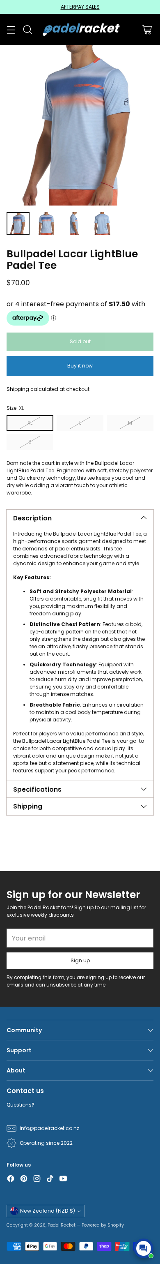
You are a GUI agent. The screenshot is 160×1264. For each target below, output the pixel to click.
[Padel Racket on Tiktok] (50, 1179)
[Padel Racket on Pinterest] (24, 1179)
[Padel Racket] (80, 29)
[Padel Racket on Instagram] (37, 1179)
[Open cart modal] (146, 29)
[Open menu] (10, 29)
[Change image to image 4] (101, 223)
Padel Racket (61, 1225)
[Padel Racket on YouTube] (63, 1179)
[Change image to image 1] (18, 223)
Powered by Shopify (103, 1225)
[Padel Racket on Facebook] (11, 1179)
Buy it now (80, 365)
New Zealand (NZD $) (47, 1210)
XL (29, 422)
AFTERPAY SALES (80, 6)
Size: (15, 407)
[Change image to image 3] (73, 223)
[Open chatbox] (143, 1248)
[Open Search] (27, 29)
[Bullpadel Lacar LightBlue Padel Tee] (80, 125)
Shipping (18, 389)
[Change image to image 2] (45, 223)
